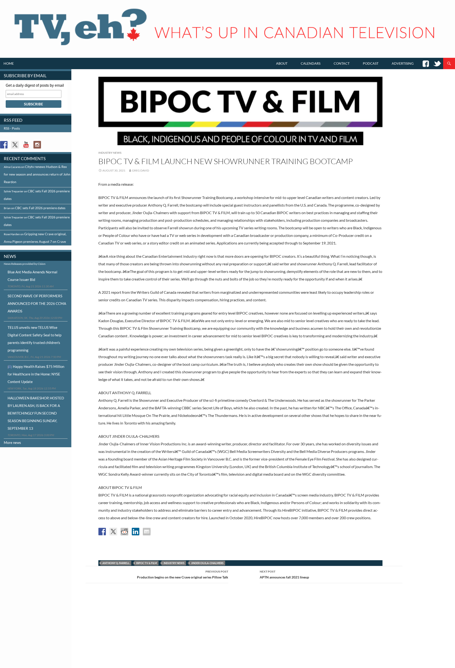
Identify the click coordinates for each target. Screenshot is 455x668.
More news (12, 442)
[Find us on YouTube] (26, 145)
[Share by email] (146, 531)
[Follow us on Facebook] (4, 145)
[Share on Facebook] (102, 531)
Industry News (109, 152)
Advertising (403, 63)
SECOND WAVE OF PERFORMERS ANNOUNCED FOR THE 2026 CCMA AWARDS (37, 303)
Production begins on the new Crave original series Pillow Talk (182, 574)
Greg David (140, 170)
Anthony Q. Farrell (116, 562)
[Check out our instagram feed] (37, 145)
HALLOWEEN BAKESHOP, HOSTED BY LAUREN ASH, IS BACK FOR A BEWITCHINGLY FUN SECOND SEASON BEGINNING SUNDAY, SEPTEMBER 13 (36, 413)
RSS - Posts (12, 128)
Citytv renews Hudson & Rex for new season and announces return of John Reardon (37, 174)
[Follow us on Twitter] (15, 145)
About (281, 63)
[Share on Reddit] (124, 531)
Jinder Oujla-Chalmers (207, 562)
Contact (342, 63)
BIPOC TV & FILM (146, 562)
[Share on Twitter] (113, 531)
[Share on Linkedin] (135, 531)
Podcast (370, 63)
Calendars (310, 63)
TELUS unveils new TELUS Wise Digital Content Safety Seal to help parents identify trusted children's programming (34, 338)
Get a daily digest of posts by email (35, 85)
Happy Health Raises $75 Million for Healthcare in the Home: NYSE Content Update (36, 374)
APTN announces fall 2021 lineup (284, 574)
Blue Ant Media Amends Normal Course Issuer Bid (32, 276)
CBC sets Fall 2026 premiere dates (40, 208)
